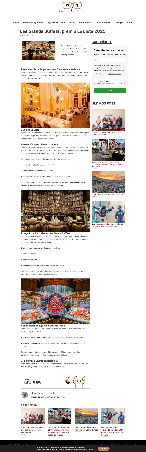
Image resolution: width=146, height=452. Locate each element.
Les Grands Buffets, (28, 72)
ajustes (90, 450)
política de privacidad (114, 74)
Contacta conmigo (131, 445)
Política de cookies (119, 445)
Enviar (110, 90)
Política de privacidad (105, 445)
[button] (73, 25)
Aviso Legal (93, 445)
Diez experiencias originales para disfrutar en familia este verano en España (108, 225)
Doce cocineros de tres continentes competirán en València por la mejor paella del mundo (108, 164)
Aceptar (103, 449)
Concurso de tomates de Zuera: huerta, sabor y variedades (32, 429)
